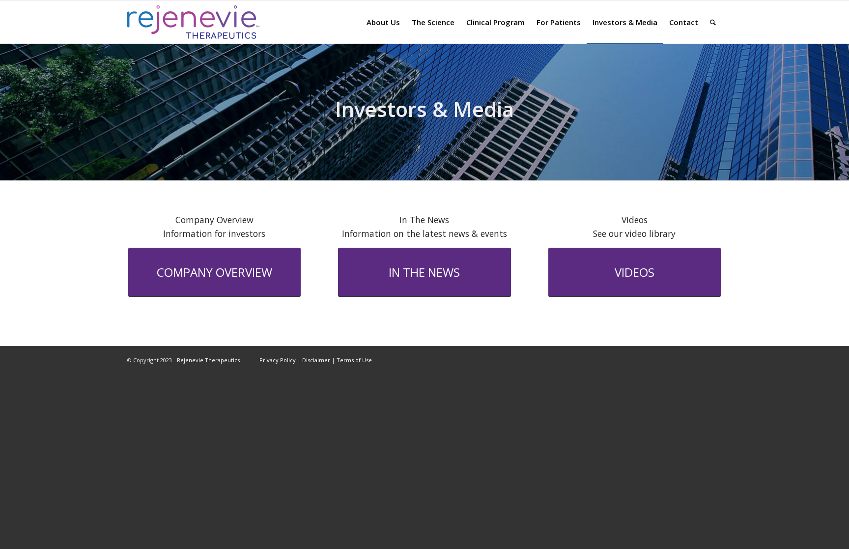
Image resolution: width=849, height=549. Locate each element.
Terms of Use (354, 360)
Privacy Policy (277, 360)
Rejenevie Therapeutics (208, 360)
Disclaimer (316, 360)
